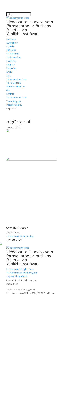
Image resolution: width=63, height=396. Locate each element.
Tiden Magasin (13, 82)
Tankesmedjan (13, 57)
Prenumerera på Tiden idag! (20, 236)
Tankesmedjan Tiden (16, 79)
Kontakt (10, 93)
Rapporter (11, 68)
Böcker (9, 71)
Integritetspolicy (14, 104)
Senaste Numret (17, 228)
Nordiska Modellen (15, 86)
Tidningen (11, 60)
